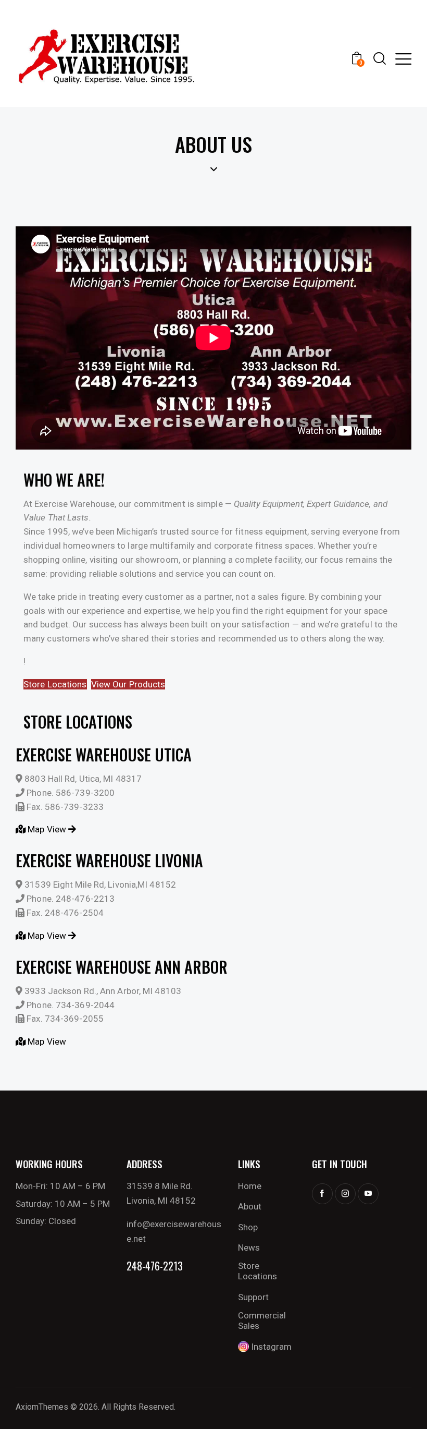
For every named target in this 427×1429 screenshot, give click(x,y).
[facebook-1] (322, 1193)
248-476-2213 (155, 1266)
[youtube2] (368, 1193)
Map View (47, 829)
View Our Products (128, 684)
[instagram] (345, 1193)
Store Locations (55, 684)
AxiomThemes (42, 1407)
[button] (403, 59)
